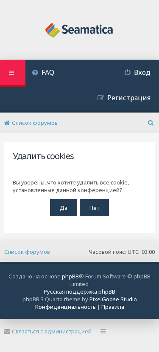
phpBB (70, 276)
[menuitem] (43, 73)
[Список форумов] (79, 31)
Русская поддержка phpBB (79, 291)
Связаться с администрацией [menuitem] (52, 331)
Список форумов (27, 252)
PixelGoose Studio (113, 299)
